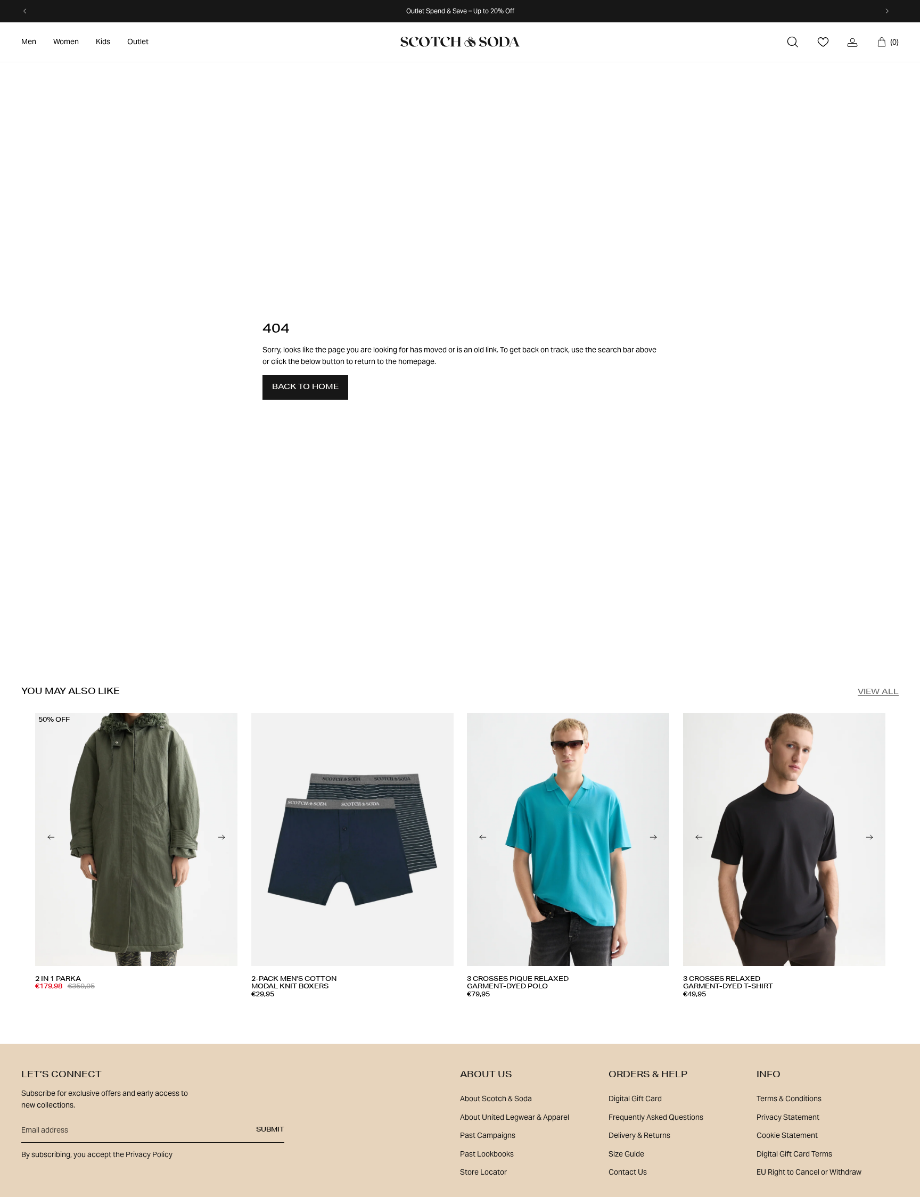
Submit (270, 1130)
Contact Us (628, 1172)
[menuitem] (28, 42)
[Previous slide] (51, 840)
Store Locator (483, 1172)
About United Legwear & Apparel (514, 1117)
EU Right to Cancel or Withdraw (809, 1172)
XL (139, 1006)
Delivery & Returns (639, 1135)
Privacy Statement (788, 1117)
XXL (376, 1010)
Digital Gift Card (635, 1098)
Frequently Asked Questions (656, 1117)
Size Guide (626, 1154)
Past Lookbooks (487, 1154)
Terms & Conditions (789, 1098)
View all (878, 692)
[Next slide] (221, 840)
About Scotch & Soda (496, 1098)
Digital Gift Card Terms (794, 1154)
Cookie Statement (787, 1135)
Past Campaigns (487, 1135)
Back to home (305, 387)
